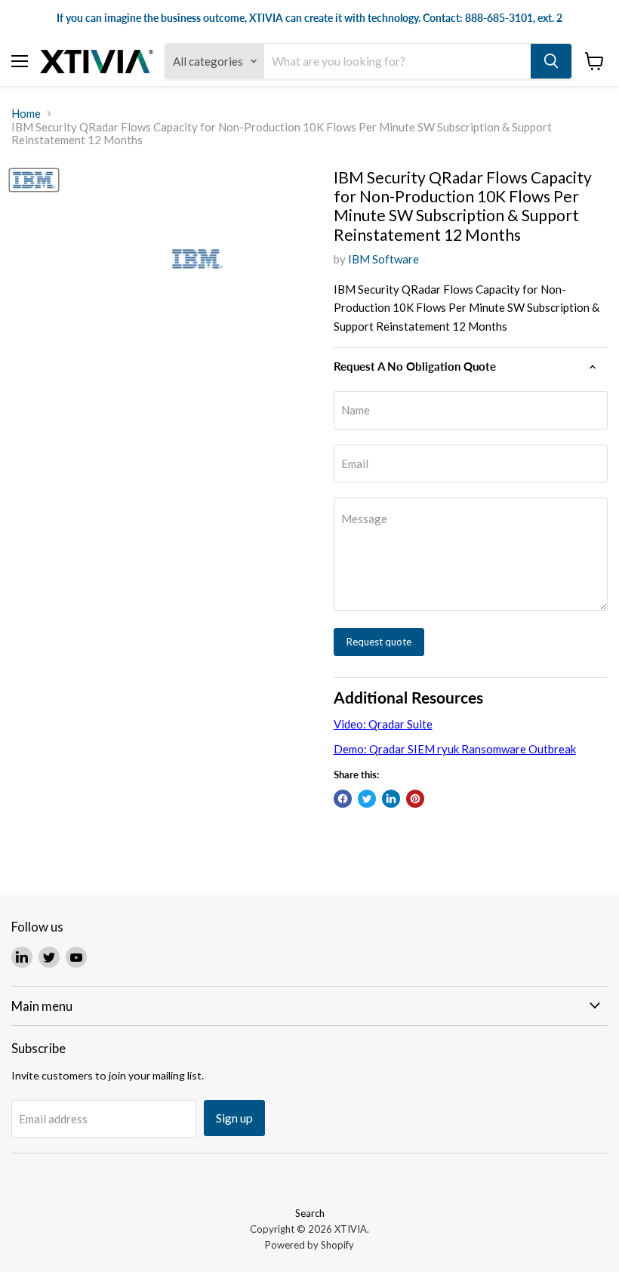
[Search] (551, 61)
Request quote (378, 642)
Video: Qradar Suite (383, 724)
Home (26, 113)
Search (310, 1213)
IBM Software (383, 259)
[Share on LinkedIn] (391, 799)
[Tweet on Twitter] (367, 799)
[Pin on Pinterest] (415, 799)
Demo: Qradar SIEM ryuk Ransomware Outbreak (455, 749)
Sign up (234, 1117)
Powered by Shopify (309, 1245)
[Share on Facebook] (343, 799)
